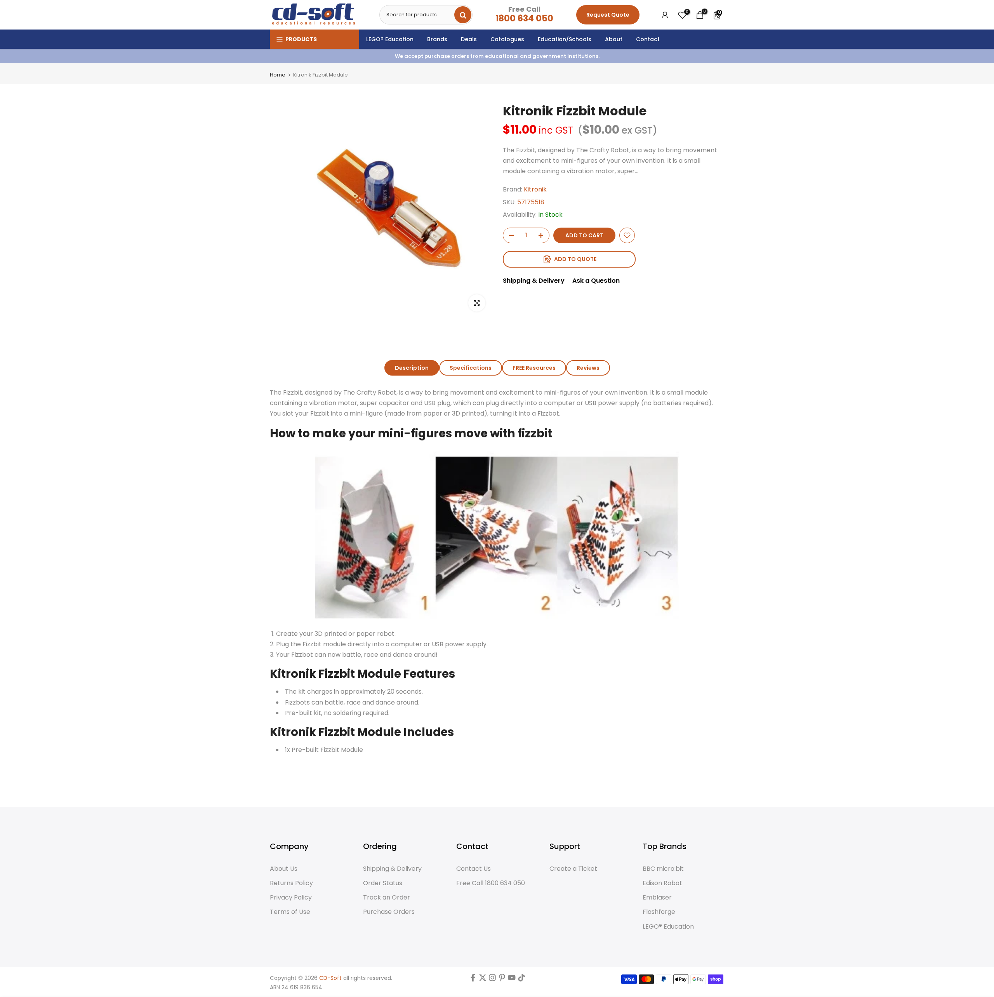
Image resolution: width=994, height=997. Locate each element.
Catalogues (507, 39)
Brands (437, 39)
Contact (648, 39)
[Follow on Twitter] (483, 979)
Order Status (382, 883)
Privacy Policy (291, 897)
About (613, 39)
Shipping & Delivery (534, 280)
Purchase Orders (389, 912)
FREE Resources (534, 368)
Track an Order (386, 897)
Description (412, 368)
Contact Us (473, 869)
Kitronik (535, 189)
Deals (469, 39)
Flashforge (659, 912)
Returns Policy (291, 883)
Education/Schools (564, 39)
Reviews (588, 368)
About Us (283, 869)
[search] (462, 14)
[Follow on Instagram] (492, 979)
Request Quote (607, 15)
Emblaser (657, 897)
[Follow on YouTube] (512, 979)
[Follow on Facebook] (473, 979)
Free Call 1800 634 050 (490, 883)
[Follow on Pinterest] (502, 979)
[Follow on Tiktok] (521, 979)
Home (277, 74)
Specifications (471, 368)
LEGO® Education (390, 39)
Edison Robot (662, 883)
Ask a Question (596, 280)
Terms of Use (290, 912)
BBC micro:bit (663, 869)
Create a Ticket (573, 869)
